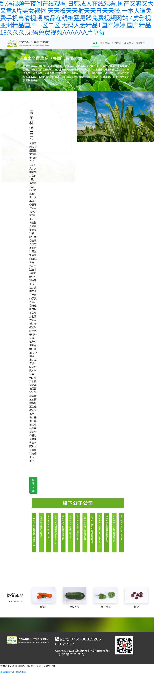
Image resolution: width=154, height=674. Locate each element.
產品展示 (129, 43)
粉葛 (74, 607)
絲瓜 (105, 607)
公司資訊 (117, 43)
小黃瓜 (43, 607)
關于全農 (105, 43)
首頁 (95, 43)
